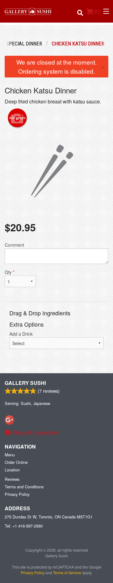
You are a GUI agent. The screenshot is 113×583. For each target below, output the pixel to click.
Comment (14, 245)
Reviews (12, 479)
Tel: (24, 526)
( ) (96, 11)
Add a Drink (21, 334)
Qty (9, 272)
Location (12, 470)
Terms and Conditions (24, 487)
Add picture (17, 118)
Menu (10, 455)
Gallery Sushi (25, 382)
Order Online (16, 462)
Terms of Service (67, 572)
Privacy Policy (17, 494)
